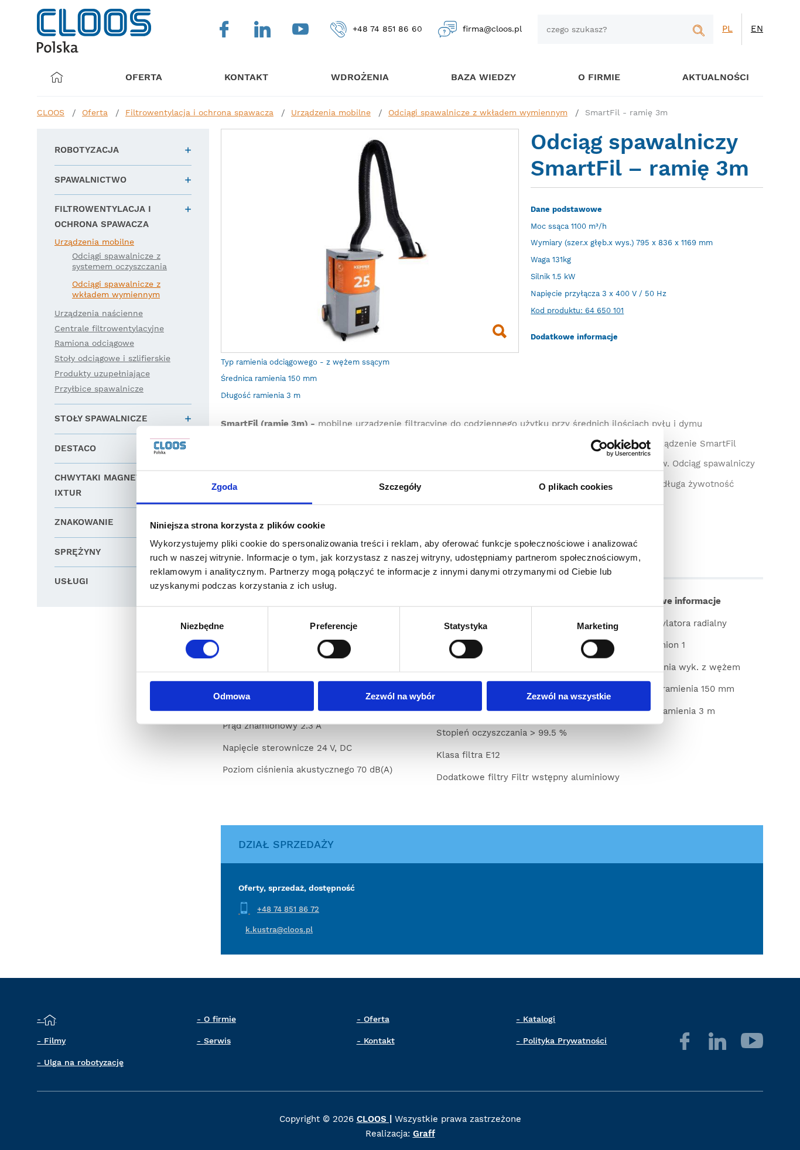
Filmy (55, 1040)
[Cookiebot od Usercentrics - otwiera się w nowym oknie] (599, 448)
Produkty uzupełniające (102, 373)
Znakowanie (84, 522)
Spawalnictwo (90, 179)
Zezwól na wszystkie (569, 696)
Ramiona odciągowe (94, 343)
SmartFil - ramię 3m (626, 112)
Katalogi (539, 1019)
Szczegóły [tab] (400, 487)
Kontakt (379, 1040)
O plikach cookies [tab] (576, 487)
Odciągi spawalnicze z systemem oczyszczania (119, 261)
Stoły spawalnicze (101, 418)
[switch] (334, 649)
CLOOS (50, 112)
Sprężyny (77, 552)
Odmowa (231, 696)
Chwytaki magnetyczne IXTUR (112, 485)
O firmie (599, 77)
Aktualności (715, 77)
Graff (424, 1133)
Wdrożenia (360, 77)
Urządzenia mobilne (331, 112)
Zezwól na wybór (400, 696)
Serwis (217, 1040)
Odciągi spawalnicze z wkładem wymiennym (477, 112)
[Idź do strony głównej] (94, 31)
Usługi (71, 581)
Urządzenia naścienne (98, 313)
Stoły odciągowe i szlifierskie (112, 358)
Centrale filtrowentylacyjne (109, 328)
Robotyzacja (86, 150)
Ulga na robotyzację (84, 1062)
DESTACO (75, 448)
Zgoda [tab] (224, 487)
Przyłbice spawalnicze (98, 388)
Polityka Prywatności (565, 1040)
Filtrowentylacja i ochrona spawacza (199, 112)
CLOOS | (374, 1119)
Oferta (143, 77)
